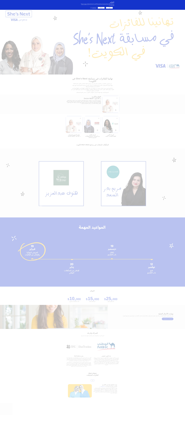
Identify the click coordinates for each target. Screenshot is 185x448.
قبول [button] (109, 7)
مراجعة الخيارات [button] (94, 7)
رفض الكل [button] (101, 7)
